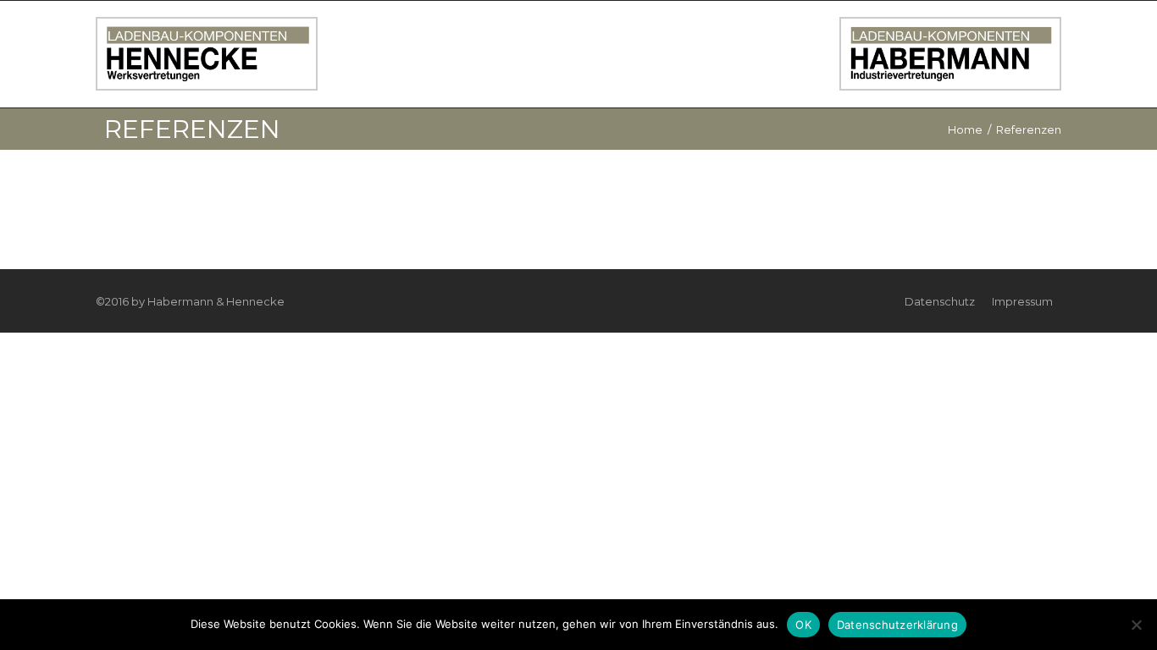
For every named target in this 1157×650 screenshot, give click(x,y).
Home (965, 129)
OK (803, 624)
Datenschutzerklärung (897, 624)
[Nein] (1135, 624)
